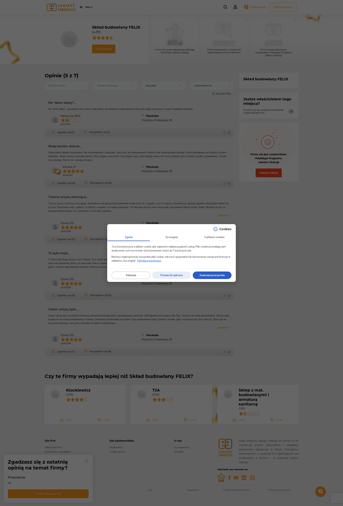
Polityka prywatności (149, 260)
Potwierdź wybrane (171, 275)
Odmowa (131, 275)
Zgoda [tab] (129, 237)
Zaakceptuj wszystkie (212, 275)
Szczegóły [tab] (171, 237)
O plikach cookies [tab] (214, 237)
